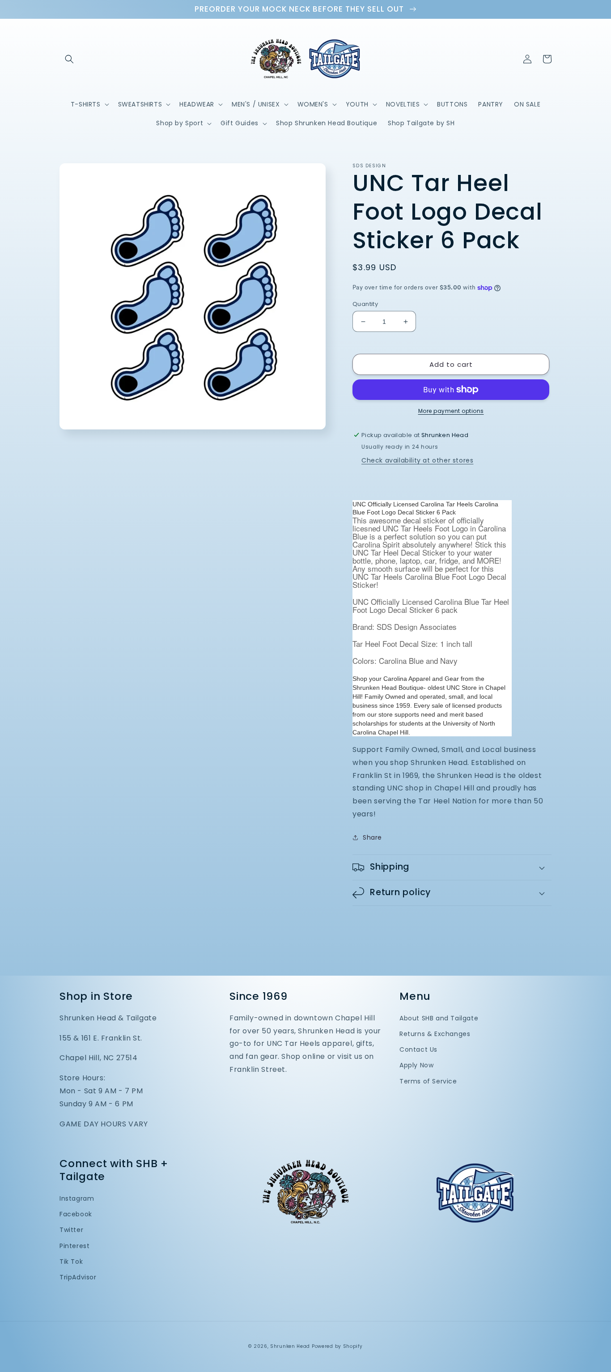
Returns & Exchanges (434, 1033)
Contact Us (418, 1049)
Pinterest (74, 1245)
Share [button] (372, 837)
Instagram (76, 1198)
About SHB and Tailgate (438, 1018)
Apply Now (416, 1065)
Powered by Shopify (337, 1346)
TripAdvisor (78, 1277)
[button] (69, 59)
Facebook (75, 1214)
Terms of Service (428, 1081)
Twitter (71, 1229)
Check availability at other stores (417, 460)
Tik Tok (71, 1261)
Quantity (365, 304)
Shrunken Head (290, 1346)
